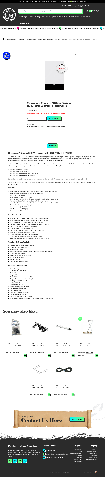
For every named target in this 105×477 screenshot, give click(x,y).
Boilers (80, 452)
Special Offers (85, 17)
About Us (94, 450)
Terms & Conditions (91, 460)
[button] (25, 355)
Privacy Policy (93, 458)
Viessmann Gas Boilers (34, 39)
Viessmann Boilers (45, 126)
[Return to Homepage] (9, 14)
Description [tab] (52, 145)
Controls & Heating (76, 454)
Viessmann (21, 39)
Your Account (93, 454)
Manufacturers (11, 39)
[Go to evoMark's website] (90, 472)
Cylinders (79, 458)
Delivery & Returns (91, 452)
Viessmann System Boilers (51, 39)
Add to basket (54, 118)
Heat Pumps (78, 450)
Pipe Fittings (78, 456)
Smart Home (78, 460)
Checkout (94, 456)
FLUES (17, 184)
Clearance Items (24, 24)
